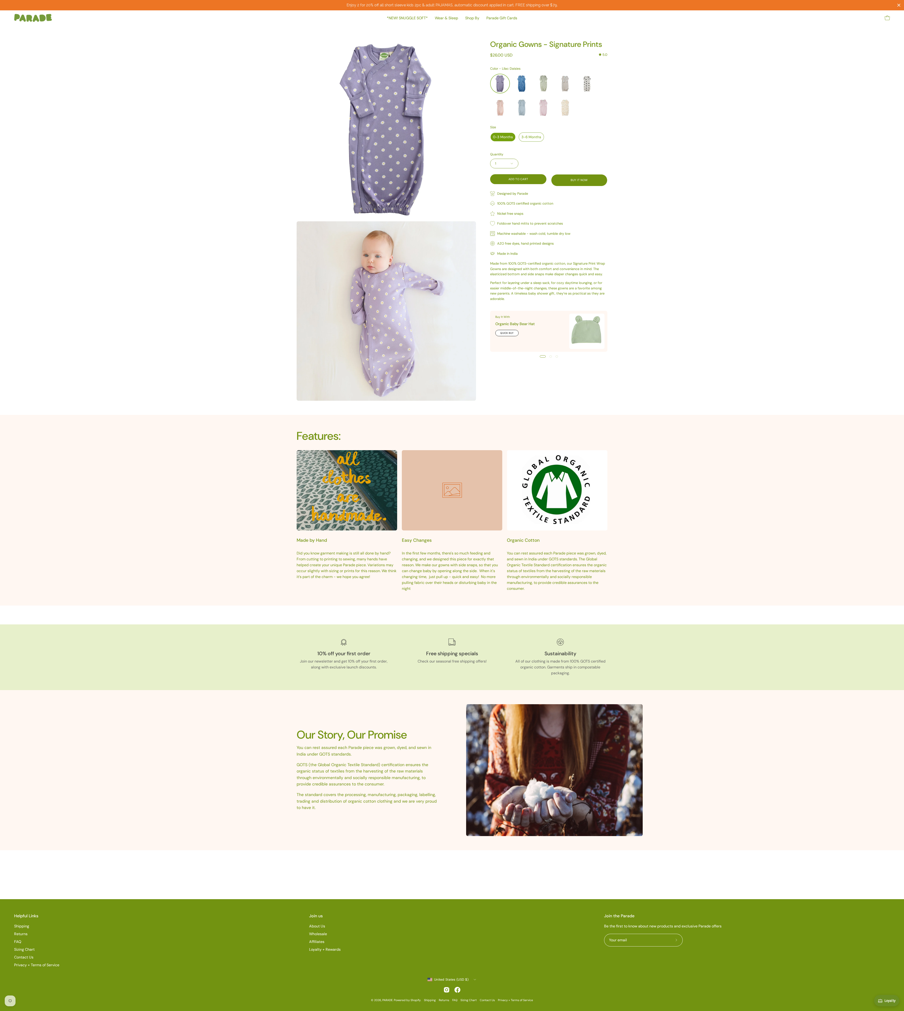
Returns (21, 933)
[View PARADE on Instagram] (446, 989)
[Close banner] (899, 5)
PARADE (387, 1000)
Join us (316, 915)
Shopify (415, 1000)
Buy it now (579, 180)
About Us (317, 926)
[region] (452, 5)
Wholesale (318, 933)
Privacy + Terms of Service (36, 964)
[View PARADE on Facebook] (457, 989)
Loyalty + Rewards (325, 949)
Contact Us (23, 957)
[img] (603, 54)
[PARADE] (33, 18)
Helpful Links (26, 915)
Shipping (21, 926)
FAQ (17, 941)
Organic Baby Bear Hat (515, 323)
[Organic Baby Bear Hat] (587, 331)
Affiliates (316, 941)
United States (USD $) (451, 979)
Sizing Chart (24, 949)
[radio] (500, 83)
